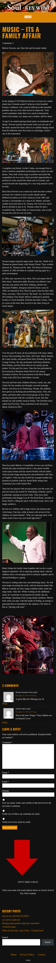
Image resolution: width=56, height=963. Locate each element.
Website (5, 791)
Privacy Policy (27, 954)
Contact (41, 954)
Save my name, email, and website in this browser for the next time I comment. (26, 804)
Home (14, 954)
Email (5, 781)
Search (5, 937)
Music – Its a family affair (21, 33)
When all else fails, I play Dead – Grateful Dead (22, 930)
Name (5, 772)
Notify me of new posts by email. (16, 822)
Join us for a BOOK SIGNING (15, 916)
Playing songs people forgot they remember (20, 923)
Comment (7, 742)
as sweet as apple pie (11, 920)
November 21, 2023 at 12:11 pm (26, 712)
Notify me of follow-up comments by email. (21, 814)
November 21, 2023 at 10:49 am (26, 695)
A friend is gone (9, 927)
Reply (4, 703)
